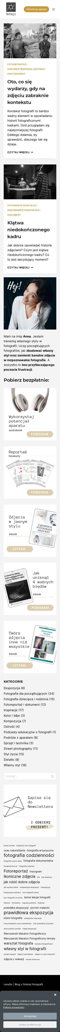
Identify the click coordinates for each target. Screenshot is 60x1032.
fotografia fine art (10, 866)
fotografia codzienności (29, 855)
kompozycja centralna (12, 893)
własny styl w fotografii (25, 948)
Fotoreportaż (16, 871)
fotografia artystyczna (40, 850)
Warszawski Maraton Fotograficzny (25, 933)
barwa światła (9, 846)
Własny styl (12, 765)
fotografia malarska (26, 866)
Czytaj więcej (20, 152)
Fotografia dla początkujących (25, 693)
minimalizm (16, 903)
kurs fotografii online (30, 893)
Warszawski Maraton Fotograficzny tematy (29, 938)
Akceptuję (30, 1016)
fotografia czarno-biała (13, 861)
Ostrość (9, 726)
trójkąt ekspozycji (29, 929)
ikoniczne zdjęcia (19, 876)
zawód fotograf (10, 954)
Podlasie (41, 903)
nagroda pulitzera (29, 903)
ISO (38, 877)
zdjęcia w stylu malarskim (45, 954)
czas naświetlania (14, 850)
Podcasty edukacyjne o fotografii (28, 732)
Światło (9, 759)
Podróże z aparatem (18, 737)
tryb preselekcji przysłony (43, 924)
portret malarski (40, 907)
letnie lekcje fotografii (37, 897)
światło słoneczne (33, 959)
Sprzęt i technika (16, 743)
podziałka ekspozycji (16, 907)
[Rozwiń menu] (53, 9)
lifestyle (7, 903)
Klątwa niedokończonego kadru (28, 229)
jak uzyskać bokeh (11, 887)
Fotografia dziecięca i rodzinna (26, 699)
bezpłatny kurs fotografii (26, 846)
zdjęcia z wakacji (14, 959)
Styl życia (11, 754)
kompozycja (45, 887)
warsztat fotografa (18, 943)
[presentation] (30, 40)
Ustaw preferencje (30, 1024)
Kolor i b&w (12, 715)
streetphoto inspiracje (32, 918)
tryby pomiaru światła (12, 929)
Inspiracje (29, 69)
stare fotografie (13, 918)
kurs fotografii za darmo (13, 898)
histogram (36, 871)
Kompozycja (12, 721)
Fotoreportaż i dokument (22, 704)
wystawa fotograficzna (44, 944)
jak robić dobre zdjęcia (22, 882)
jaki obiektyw (47, 877)
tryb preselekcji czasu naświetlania (17, 924)
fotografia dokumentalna (38, 860)
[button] (55, 994)
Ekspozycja (12, 688)
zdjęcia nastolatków (25, 954)
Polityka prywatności (13, 1007)
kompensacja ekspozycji (29, 887)
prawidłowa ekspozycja (28, 912)
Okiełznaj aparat (36, 9)
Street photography (18, 748)
